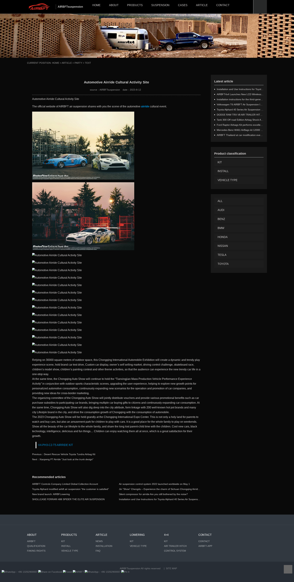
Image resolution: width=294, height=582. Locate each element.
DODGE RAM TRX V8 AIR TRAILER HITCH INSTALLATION (240, 114)
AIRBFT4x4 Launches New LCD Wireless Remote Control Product (240, 94)
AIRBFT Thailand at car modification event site (240, 135)
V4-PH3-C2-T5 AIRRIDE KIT (55, 445)
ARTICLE (202, 5)
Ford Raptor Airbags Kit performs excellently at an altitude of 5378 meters (240, 125)
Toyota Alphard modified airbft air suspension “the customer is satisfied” (70, 489)
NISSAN (223, 245)
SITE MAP (171, 568)
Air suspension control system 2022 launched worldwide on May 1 (154, 484)
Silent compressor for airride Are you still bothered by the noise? (153, 494)
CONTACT (223, 5)
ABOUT (114, 5)
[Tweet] (67, 571)
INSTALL (223, 171)
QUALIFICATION (36, 546)
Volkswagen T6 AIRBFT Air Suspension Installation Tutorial (240, 104)
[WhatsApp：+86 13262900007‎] (20, 571)
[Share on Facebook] (50, 571)
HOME (96, 5)
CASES (182, 5)
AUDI (221, 210)
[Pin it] (125, 571)
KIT (220, 162)
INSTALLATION (104, 546)
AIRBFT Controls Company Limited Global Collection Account (65, 484)
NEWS (99, 541)
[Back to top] (288, 569)
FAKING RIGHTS (36, 550)
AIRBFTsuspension (130, 568)
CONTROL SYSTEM (175, 550)
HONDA (223, 237)
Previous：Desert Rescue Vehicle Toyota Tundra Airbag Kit (63, 454)
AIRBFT (31, 541)
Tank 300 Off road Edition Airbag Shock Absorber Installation (240, 119)
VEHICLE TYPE (228, 180)
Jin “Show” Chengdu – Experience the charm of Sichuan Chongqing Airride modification (166, 489)
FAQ (98, 550)
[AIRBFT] (78, 571)
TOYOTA (223, 263)
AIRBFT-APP (205, 546)
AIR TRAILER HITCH (175, 546)
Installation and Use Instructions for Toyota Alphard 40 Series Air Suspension (160, 499)
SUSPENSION (160, 5)
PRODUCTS (135, 5)
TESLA (222, 254)
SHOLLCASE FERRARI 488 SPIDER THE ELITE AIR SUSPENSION (68, 499)
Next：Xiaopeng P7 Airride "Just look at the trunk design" (62, 459)
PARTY (78, 62)
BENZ (221, 219)
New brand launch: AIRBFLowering (51, 494)
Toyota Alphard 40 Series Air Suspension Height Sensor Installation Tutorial (240, 109)
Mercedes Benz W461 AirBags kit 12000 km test (240, 130)
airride (145, 106)
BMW (221, 228)
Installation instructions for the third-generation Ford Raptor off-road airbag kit (240, 99)
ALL (220, 201)
